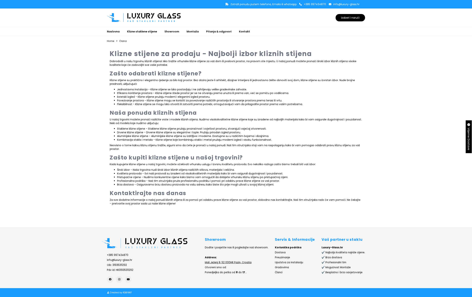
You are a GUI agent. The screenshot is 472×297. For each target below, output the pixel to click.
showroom (261, 247)
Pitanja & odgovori (219, 31)
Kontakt (244, 31)
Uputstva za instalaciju (289, 262)
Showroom (171, 31)
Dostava (280, 252)
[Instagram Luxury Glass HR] (119, 279)
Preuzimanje (282, 257)
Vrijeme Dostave (469, 138)
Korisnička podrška (288, 247)
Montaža (193, 31)
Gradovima (282, 267)
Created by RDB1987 (120, 292)
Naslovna (113, 31)
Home (110, 41)
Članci (123, 41)
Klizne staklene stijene (142, 31)
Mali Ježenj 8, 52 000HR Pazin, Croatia (228, 262)
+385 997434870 (315, 4)
